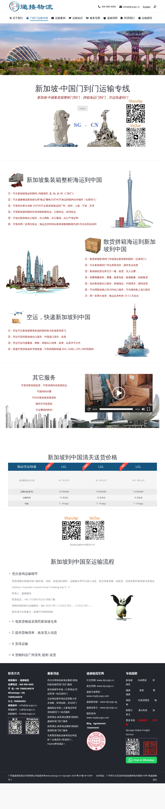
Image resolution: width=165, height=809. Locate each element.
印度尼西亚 (143, 700)
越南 (128, 690)
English (146, 6)
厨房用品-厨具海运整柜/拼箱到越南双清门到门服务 (62, 719)
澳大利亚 (142, 710)
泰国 (128, 700)
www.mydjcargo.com (98, 695)
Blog (89, 723)
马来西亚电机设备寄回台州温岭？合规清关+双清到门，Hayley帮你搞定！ (62, 739)
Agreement (99, 723)
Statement (93, 727)
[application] (119, 393)
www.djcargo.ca (108, 707)
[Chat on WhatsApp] (141, 762)
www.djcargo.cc (105, 685)
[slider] (116, 409)
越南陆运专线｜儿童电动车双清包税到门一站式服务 (62, 709)
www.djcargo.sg (108, 701)
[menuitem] (16, 18)
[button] (118, 393)
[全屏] (148, 409)
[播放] (89, 409)
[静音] (143, 409)
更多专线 (130, 720)
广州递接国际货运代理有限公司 (22, 775)
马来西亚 (142, 680)
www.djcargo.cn (105, 680)
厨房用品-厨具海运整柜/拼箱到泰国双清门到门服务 (62, 728)
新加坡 (129, 680)
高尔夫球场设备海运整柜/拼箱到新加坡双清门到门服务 (62, 682)
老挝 (141, 690)
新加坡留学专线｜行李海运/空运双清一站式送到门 (62, 691)
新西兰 (129, 710)
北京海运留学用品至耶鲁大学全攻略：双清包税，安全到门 (62, 700)
